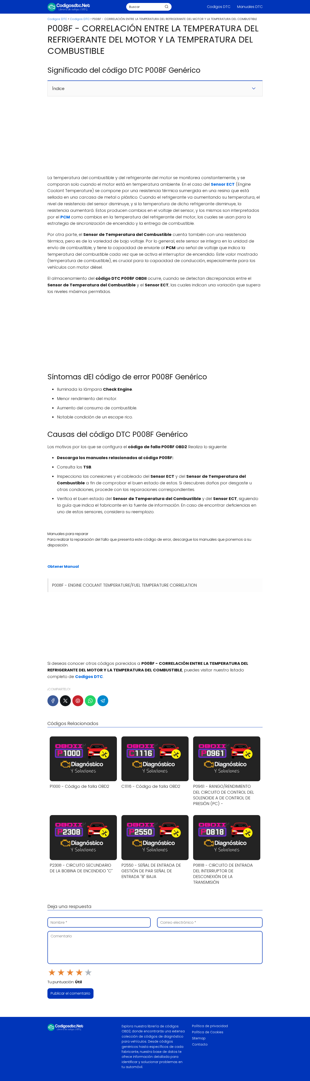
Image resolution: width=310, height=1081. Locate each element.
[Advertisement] (155, 135)
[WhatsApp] (90, 700)
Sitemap (199, 1038)
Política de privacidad (210, 1026)
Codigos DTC (218, 6)
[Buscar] (166, 6)
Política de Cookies (207, 1032)
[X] (65, 700)
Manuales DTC (250, 6)
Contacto (200, 1044)
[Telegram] (102, 700)
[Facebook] (52, 700)
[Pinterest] (77, 700)
